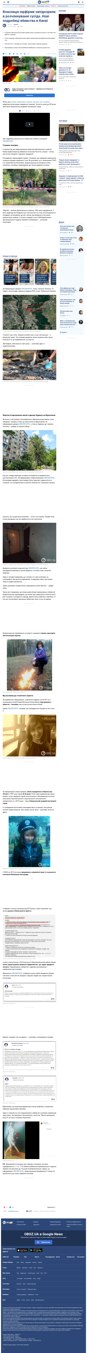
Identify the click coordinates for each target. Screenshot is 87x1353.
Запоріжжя (28, 1262)
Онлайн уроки (31, 1273)
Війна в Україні (31, 6)
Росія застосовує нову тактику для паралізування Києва (67, 228)
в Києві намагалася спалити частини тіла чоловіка (30, 102)
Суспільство (71, 1257)
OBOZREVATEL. (8, 141)
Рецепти (19, 1284)
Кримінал (16, 24)
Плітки (23, 1300)
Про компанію (20, 1222)
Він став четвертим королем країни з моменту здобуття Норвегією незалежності (71, 41)
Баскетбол (24, 1267)
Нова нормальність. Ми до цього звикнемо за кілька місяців (67, 301)
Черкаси (40, 1262)
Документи (36, 1224)
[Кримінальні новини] (29, 1211)
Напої (24, 1284)
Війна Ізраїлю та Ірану (43, 6)
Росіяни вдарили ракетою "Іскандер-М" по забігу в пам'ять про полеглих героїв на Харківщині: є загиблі (67, 53)
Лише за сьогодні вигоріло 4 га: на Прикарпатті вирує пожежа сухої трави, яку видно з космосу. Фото (66, 71)
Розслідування (50, 1257)
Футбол (18, 1267)
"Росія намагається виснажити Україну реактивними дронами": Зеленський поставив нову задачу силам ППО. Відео (71, 146)
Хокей (30, 1267)
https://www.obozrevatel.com (59, 1307)
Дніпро (34, 1262)
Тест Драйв (20, 1278)
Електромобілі (28, 1278)
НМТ (45, 1273)
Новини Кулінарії (31, 1284)
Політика (16, 1257)
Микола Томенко (64, 255)
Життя (37, 1257)
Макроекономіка (32, 1289)
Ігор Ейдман (63, 315)
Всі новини (80, 1257)
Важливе (62, 11)
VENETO (53, 6)
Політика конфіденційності (74, 1222)
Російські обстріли (63, 6)
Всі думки (63, 332)
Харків (22, 1262)
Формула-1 (40, 1267)
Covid (36, 1294)
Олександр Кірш (64, 327)
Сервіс (38, 1278)
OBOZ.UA (10, 24)
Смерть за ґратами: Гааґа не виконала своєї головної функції (68, 239)
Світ (25, 1257)
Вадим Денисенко (64, 306)
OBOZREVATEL (9, 44)
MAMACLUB (31, 1294)
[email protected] (23, 1340)
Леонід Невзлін (63, 294)
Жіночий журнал (39, 1300)
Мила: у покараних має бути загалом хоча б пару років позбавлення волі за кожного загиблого (68, 322)
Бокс (35, 1267)
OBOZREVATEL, (18, 1171)
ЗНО (42, 1273)
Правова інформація (55, 1222)
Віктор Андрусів (64, 232)
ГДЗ (18, 1273)
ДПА (38, 1273)
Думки (61, 222)
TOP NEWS (63, 121)
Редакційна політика (13, 1211)
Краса (28, 1300)
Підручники (23, 1273)
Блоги (58, 1257)
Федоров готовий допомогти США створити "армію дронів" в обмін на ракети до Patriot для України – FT (71, 178)
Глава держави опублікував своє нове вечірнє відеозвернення (69, 151)
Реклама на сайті (21, 1224)
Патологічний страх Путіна (66, 312)
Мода (32, 1300)
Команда (35, 1222)
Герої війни (22, 6)
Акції (34, 1278)
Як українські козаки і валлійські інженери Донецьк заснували (67, 251)
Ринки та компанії (21, 1289)
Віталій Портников (64, 244)
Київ (18, 1262)
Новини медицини (22, 1294)
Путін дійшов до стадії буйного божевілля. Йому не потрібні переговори (68, 290)
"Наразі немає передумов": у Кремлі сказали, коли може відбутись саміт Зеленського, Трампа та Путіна (69, 162)
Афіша (18, 1300)
